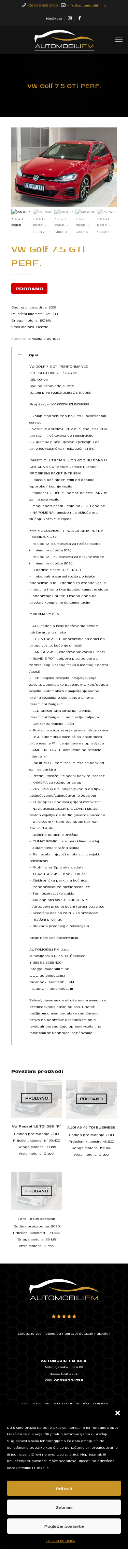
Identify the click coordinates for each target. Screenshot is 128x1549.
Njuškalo (54, 18)
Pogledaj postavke (64, 1526)
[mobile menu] (119, 40)
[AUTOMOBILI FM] (64, 40)
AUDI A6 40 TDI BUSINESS (91, 1127)
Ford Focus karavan (36, 1218)
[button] (117, 1413)
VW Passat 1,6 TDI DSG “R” (36, 1126)
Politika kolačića (60, 1540)
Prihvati (64, 1488)
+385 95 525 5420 (42, 5)
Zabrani (64, 1507)
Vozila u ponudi (46, 338)
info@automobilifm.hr (86, 5)
